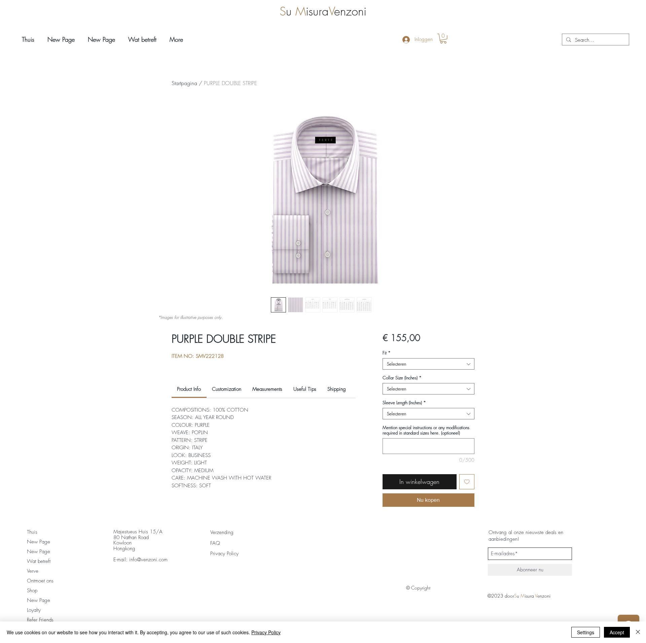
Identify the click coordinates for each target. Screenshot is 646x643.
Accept (617, 632)
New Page (38, 541)
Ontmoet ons (40, 580)
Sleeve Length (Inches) (404, 402)
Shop (32, 590)
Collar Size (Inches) (402, 377)
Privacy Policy (266, 632)
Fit (387, 352)
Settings (585, 632)
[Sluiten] (638, 632)
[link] (189, 389)
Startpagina (184, 83)
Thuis (32, 532)
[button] (443, 38)
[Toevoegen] (466, 481)
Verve (32, 571)
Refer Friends (40, 619)
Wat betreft (38, 561)
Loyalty (34, 610)
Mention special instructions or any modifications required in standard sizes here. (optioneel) (426, 430)
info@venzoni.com (148, 559)
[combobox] (428, 364)
